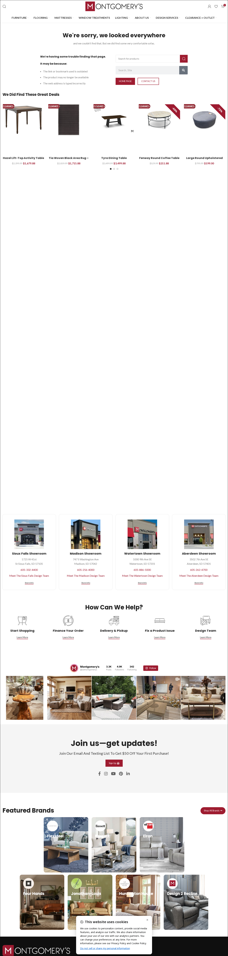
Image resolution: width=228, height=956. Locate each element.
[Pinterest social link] (121, 774)
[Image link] (36, 950)
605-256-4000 (85, 569)
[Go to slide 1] (111, 169)
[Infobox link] (66, 844)
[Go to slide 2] (114, 169)
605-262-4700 (198, 569)
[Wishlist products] (216, 6)
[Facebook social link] (99, 774)
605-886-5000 (142, 569)
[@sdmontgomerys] (74, 668)
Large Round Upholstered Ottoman (204, 160)
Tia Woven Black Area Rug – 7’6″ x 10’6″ (69, 160)
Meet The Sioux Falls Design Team (29, 575)
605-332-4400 (29, 569)
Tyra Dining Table (114, 158)
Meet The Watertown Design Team (142, 575)
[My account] (209, 6)
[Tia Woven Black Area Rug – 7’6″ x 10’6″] (69, 119)
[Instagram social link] (105, 774)
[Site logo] (114, 6)
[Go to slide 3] (117, 169)
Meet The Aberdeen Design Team (198, 575)
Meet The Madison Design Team (86, 575)
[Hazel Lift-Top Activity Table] (23, 119)
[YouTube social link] (113, 774)
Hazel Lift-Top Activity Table (23, 158)
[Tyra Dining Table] (114, 119)
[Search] (4, 6)
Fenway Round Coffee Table (159, 158)
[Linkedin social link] (128, 774)
